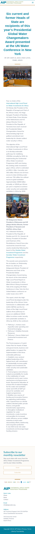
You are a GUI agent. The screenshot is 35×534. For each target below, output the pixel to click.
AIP (8, 58)
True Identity (20, 531)
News (20, 60)
